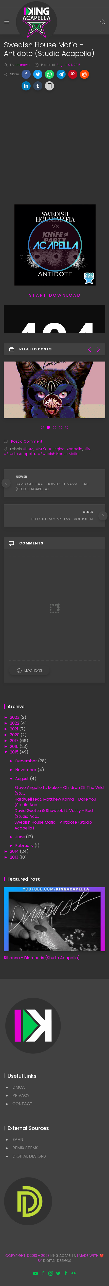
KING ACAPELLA (63, 1255)
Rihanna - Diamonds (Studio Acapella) (42, 958)
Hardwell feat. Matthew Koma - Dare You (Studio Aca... (55, 802)
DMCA (18, 1087)
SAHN (17, 1139)
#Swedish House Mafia (58, 453)
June (20, 837)
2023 (15, 717)
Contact (22, 1104)
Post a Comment (26, 441)
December (26, 761)
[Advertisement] (54, 150)
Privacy (20, 1095)
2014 (15, 851)
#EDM (28, 448)
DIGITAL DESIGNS (29, 1156)
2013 (14, 857)
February (24, 845)
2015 (15, 752)
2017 (15, 741)
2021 (14, 729)
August (22, 779)
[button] (26, 74)
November (26, 770)
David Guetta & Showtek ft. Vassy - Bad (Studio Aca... (53, 813)
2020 (15, 735)
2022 (15, 723)
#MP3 (41, 448)
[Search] (102, 21)
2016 (15, 746)
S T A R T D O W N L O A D (54, 295)
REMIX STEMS (25, 1148)
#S (87, 448)
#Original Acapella (65, 448)
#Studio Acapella (19, 453)
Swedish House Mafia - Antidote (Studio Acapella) (53, 825)
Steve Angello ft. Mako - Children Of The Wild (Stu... (59, 790)
